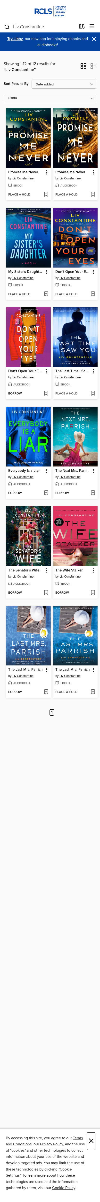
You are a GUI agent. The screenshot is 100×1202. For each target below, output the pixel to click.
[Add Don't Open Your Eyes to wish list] (93, 294)
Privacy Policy (51, 1144)
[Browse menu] (91, 26)
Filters (12, 98)
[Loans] (81, 27)
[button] (83, 67)
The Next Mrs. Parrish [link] (73, 471)
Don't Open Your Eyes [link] (73, 272)
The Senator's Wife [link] (23, 570)
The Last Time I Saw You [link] (73, 371)
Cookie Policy (63, 1187)
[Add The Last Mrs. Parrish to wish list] (46, 692)
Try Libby (15, 38)
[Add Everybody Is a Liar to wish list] (46, 493)
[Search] (7, 27)
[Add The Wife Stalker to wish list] (93, 593)
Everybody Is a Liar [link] (24, 471)
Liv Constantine (22, 178)
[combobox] (40, 27)
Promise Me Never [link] (23, 172)
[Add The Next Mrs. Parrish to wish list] (93, 493)
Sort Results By (16, 84)
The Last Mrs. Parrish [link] (25, 670)
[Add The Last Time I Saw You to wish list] (93, 394)
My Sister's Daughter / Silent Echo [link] (26, 272)
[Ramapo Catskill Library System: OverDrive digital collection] (50, 10)
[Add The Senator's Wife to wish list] (46, 593)
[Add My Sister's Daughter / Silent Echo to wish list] (46, 294)
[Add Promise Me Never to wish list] (46, 195)
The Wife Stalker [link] (69, 570)
